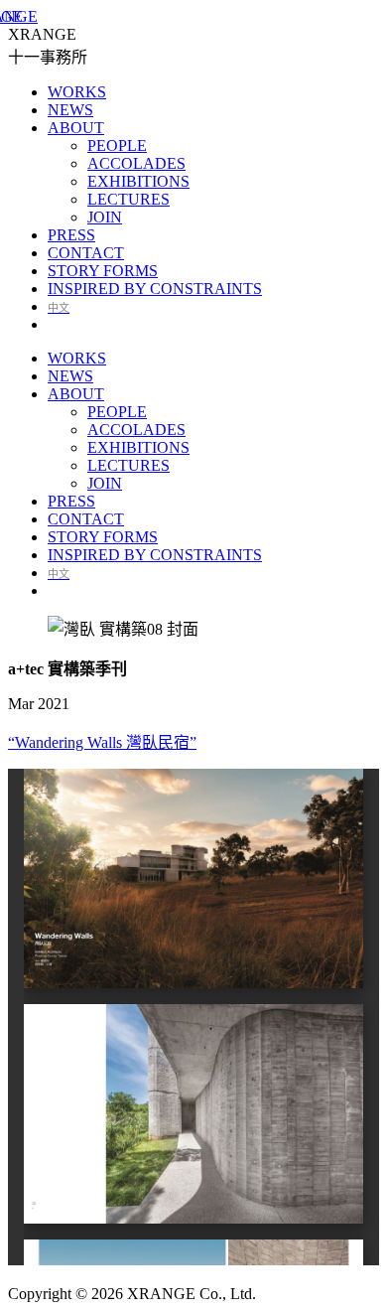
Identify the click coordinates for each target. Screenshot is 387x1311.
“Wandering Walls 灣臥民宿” (102, 742)
